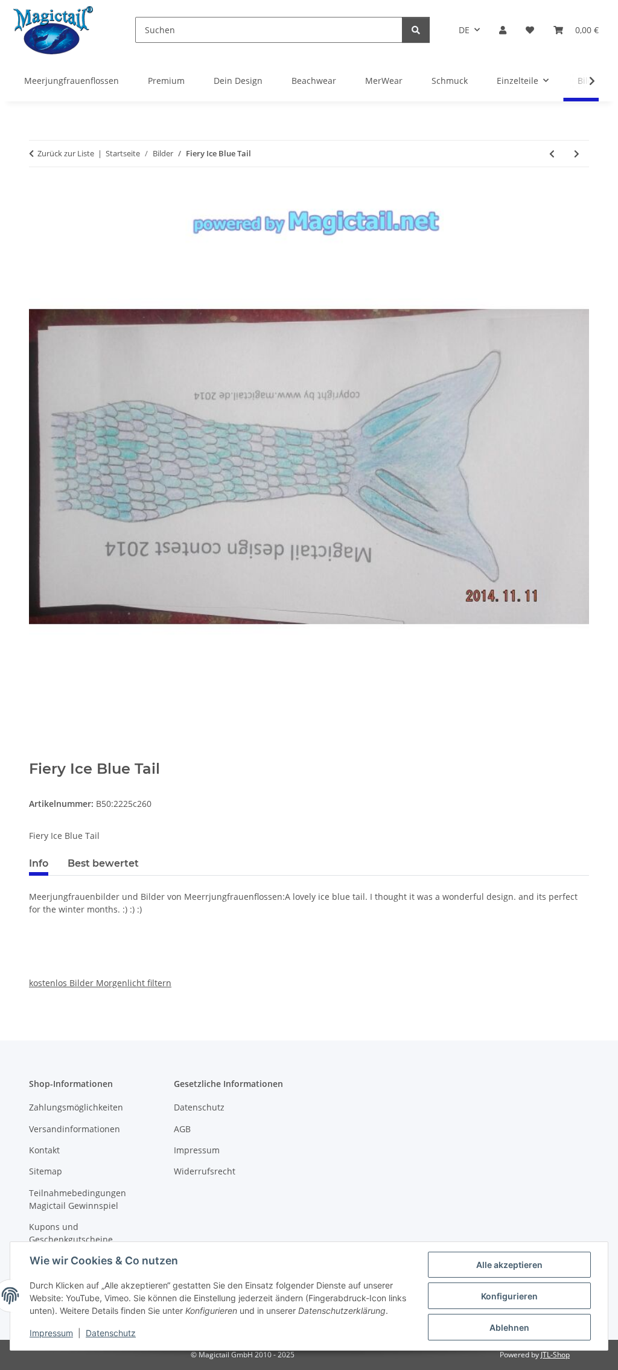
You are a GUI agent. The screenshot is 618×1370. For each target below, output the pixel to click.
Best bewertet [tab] (103, 863)
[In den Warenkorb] (38, 753)
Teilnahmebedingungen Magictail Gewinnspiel (77, 1199)
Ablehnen (509, 1327)
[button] (502, 30)
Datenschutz (111, 1333)
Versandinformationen (74, 1129)
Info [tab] (38, 863)
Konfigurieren (509, 1296)
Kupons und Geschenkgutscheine (71, 1233)
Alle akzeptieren (509, 1265)
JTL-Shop (555, 1354)
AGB (182, 1129)
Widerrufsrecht (204, 1171)
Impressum (51, 1333)
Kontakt (44, 1150)
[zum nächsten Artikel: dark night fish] (576, 154)
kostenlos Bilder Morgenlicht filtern (100, 983)
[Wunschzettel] (530, 30)
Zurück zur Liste (65, 153)
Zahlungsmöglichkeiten (76, 1107)
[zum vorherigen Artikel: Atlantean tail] (552, 154)
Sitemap (45, 1171)
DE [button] (464, 30)
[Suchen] (416, 30)
